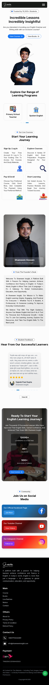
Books (5, 596)
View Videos (10, 528)
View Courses (15, 36)
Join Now (9, 513)
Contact (6, 606)
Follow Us (9, 544)
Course (5, 593)
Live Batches (7, 599)
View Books (32, 36)
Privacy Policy (8, 620)
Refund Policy (8, 626)
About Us (6, 616)
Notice (5, 602)
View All (24, 397)
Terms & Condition (10, 623)
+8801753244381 (14, 638)
